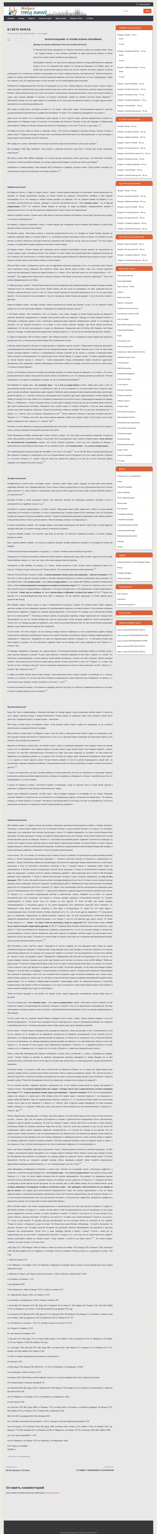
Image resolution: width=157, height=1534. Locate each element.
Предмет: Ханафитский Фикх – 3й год (131, 196)
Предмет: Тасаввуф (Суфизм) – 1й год (131, 100)
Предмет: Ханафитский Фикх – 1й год (131, 51)
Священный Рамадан (125, 330)
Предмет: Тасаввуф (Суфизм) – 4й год (131, 255)
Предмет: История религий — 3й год (130, 218)
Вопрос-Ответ (76, 18)
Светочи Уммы (122, 319)
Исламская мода (123, 439)
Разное (120, 547)
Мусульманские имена (126, 444)
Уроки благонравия (124, 487)
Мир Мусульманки (124, 368)
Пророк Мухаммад (124, 281)
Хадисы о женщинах (125, 303)
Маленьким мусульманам (127, 536)
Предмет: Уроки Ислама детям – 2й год (132, 175)
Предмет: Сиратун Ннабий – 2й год (130, 143)
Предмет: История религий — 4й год (130, 249)
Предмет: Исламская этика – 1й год (130, 95)
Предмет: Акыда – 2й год (126, 126)
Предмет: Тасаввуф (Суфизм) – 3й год (131, 223)
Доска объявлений (124, 455)
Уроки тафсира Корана (126, 498)
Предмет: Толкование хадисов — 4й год (132, 260)
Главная (11, 18)
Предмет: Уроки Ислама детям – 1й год (132, 111)
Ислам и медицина (124, 395)
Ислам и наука (45, 18)
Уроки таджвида (123, 492)
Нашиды (120, 541)
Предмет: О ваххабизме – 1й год (129, 105)
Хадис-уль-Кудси (123, 297)
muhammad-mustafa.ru (126, 605)
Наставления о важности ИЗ (128, 314)
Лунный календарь (124, 433)
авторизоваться (52, 1493)
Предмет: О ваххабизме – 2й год (129, 170)
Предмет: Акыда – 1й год (126, 35)
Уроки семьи (61, 18)
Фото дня (120, 461)
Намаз (119, 481)
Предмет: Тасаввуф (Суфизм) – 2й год (131, 164)
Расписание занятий (125, 276)
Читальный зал (24, 1456)
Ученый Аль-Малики (125, 514)
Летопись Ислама (124, 379)
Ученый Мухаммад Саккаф (127, 525)
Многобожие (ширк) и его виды (129, 325)
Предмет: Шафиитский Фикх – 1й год (131, 67)
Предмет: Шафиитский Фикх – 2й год (131, 137)
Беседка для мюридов (125, 374)
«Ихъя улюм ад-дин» (125, 346)
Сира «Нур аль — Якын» (126, 286)
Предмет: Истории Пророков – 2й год (131, 148)
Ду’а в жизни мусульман (126, 428)
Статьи (121, 44)
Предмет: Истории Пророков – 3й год (131, 212)
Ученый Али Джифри (125, 520)
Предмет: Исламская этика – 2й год (130, 159)
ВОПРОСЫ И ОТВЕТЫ (137, 630)
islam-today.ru (122, 594)
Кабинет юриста (123, 401)
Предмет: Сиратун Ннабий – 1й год (130, 84)
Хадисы (31, 18)
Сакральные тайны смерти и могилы (131, 352)
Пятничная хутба (123, 341)
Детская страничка (124, 390)
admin (45, 34)
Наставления (122, 509)
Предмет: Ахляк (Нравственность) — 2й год (133, 153)
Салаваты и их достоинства (127, 308)
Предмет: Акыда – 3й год (126, 191)
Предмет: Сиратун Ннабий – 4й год (130, 244)
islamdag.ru (121, 599)
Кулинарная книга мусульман (128, 423)
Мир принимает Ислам (125, 417)
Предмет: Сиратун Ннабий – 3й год (130, 207)
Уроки (121, 39)
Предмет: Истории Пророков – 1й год (131, 89)
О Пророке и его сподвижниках (129, 476)
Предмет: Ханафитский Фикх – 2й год (131, 132)
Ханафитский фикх (124, 573)
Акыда (21, 18)
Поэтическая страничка (126, 412)
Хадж (119, 335)
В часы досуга (122, 384)
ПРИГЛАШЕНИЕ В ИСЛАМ (138, 635)
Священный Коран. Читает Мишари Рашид (133, 562)
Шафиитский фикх (124, 578)
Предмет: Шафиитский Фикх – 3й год (131, 201)
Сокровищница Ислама (126, 530)
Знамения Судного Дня (126, 357)
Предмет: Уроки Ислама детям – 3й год (132, 229)
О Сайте (90, 18)
